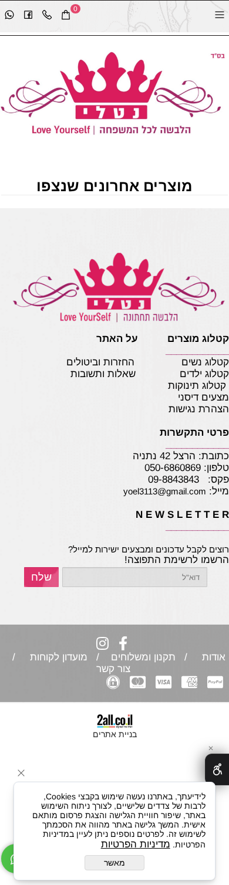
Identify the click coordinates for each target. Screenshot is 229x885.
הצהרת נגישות (179, 409)
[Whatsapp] (9, 16)
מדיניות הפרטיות (135, 844)
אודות (210, 657)
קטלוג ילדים (203, 373)
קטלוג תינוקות (197, 385)
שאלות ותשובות (103, 373)
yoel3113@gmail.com (164, 491)
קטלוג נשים (204, 362)
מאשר (114, 862)
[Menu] (219, 16)
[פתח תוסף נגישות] (217, 769)
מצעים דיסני (199, 397)
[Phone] (47, 16)
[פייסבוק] (28, 16)
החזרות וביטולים (100, 362)
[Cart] (66, 16)
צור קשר (114, 668)
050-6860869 (172, 467)
